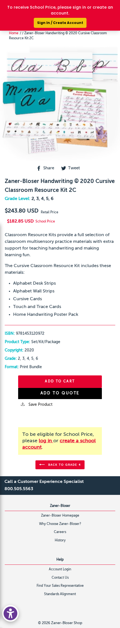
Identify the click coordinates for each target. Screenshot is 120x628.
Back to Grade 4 (64, 464)
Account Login (60, 569)
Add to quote (60, 393)
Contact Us (60, 578)
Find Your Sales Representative (60, 586)
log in (46, 440)
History (60, 540)
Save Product (39, 405)
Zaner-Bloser (60, 506)
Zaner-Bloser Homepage (60, 515)
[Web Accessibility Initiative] (10, 613)
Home (13, 33)
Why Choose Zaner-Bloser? (60, 524)
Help (60, 559)
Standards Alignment (60, 594)
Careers (60, 532)
